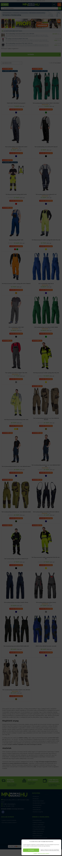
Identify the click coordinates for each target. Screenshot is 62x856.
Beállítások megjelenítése (50, 850)
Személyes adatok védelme (43, 853)
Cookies (35, 853)
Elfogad (31, 850)
